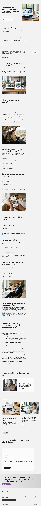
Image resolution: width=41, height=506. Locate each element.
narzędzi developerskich (20, 189)
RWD (20, 71)
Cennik (30, 1)
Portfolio (22, 1)
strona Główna (4, 5)
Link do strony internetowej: (8, 457)
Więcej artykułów (5, 432)
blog (7, 5)
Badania (3, 54)
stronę (3, 106)
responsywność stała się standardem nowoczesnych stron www (11, 266)
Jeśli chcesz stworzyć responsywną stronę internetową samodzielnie (11, 153)
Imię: (4, 450)
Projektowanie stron (12, 5)
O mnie (33, 1)
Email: (5, 453)
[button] (27, 1)
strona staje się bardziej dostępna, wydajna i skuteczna (9, 314)
